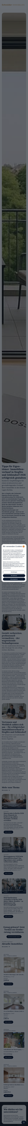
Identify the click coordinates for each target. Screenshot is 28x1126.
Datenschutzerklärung (8, 565)
